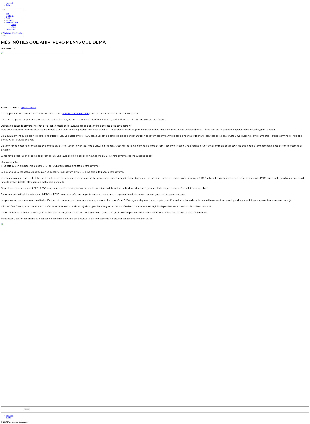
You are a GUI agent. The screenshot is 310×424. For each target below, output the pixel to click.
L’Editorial (10, 16)
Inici (7, 14)
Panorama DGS (12, 22)
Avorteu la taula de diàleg (76, 113)
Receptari (9, 20)
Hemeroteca (10, 29)
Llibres (13, 25)
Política (9, 18)
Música (13, 27)
